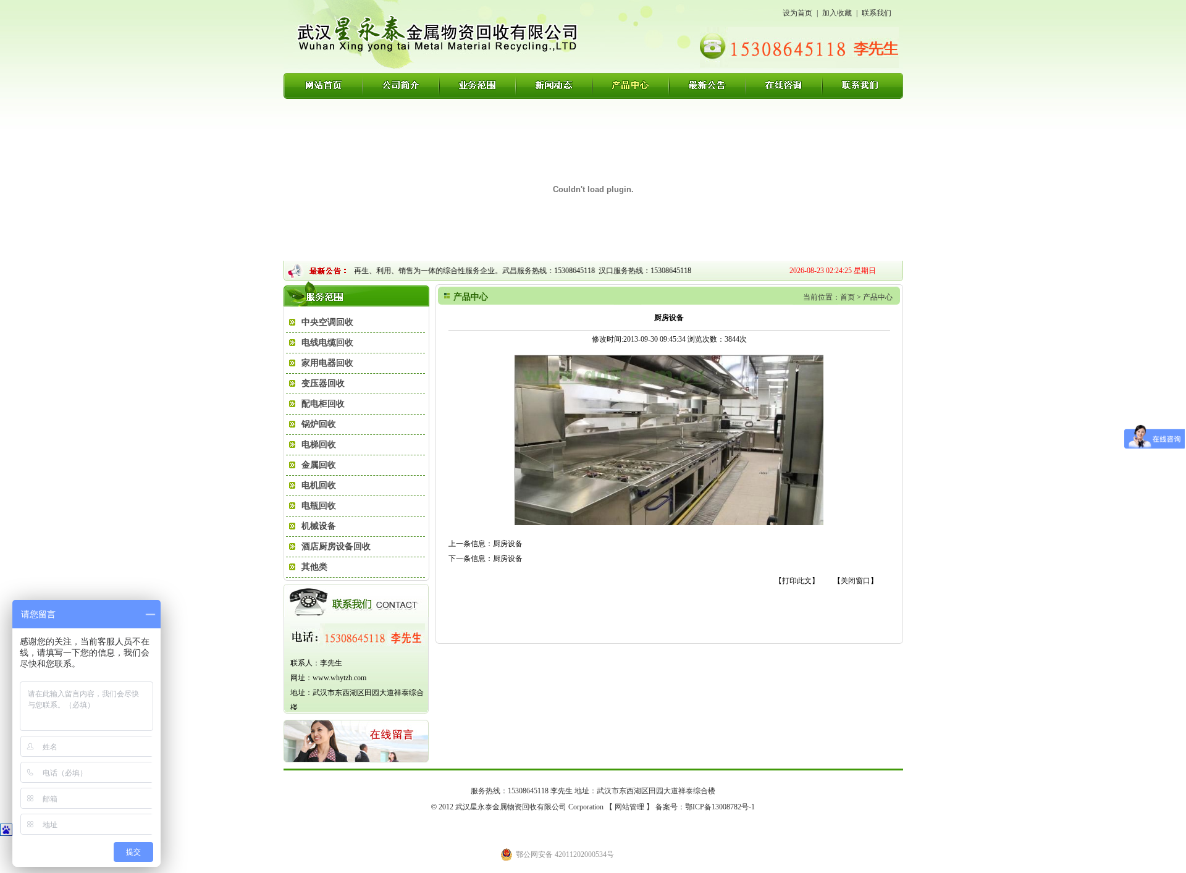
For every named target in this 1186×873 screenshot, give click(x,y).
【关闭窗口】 (855, 580)
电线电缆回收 (327, 342)
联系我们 (876, 13)
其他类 (314, 566)
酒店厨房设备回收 (336, 546)
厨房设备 (508, 543)
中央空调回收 (327, 322)
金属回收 (318, 465)
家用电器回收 (327, 363)
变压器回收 (323, 383)
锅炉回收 (318, 424)
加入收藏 (837, 13)
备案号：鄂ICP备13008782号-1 (705, 807)
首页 (847, 297)
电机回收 (318, 485)
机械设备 (318, 526)
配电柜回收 (323, 403)
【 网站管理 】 (629, 807)
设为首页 (797, 13)
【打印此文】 (797, 580)
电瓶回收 (318, 505)
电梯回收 (318, 444)
